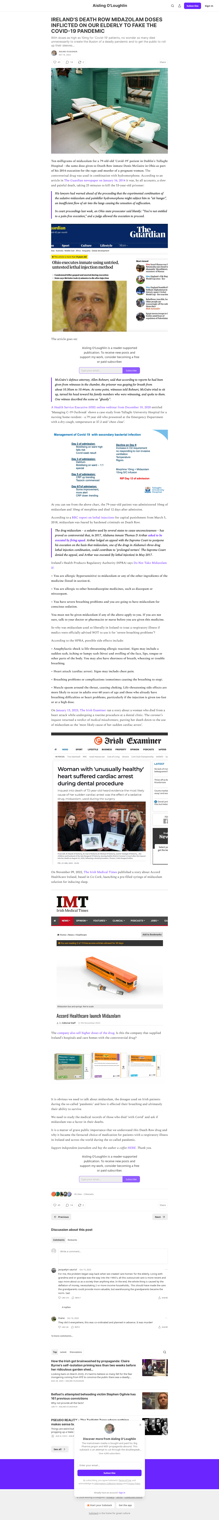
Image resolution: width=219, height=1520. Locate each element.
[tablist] (65, 1240)
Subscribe (192, 5)
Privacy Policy (133, 1483)
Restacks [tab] (72, 1239)
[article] (109, 1373)
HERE (132, 1148)
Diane (61, 1318)
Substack (93, 1513)
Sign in (209, 5)
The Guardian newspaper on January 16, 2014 (95, 180)
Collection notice (133, 1497)
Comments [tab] (58, 1239)
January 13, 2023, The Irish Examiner (80, 710)
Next (158, 1216)
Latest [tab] (63, 1352)
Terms (119, 1497)
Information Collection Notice (108, 1483)
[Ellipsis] (166, 1269)
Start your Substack (101, 1505)
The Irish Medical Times (100, 872)
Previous (63, 1216)
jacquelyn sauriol (67, 1269)
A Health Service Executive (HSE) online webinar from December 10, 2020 (101, 407)
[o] (155, 1367)
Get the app (125, 1505)
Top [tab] (55, 1352)
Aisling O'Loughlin (68, 51)
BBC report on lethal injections (93, 517)
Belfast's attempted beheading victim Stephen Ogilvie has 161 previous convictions (93, 1396)
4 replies (66, 1307)
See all (58, 1449)
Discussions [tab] (76, 1352)
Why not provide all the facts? (67, 1402)
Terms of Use (125, 1480)
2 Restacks (89, 1194)
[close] (140, 1424)
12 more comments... (62, 1335)
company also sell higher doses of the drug (85, 1033)
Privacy (110, 1497)
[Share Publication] (179, 6)
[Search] (172, 6)
